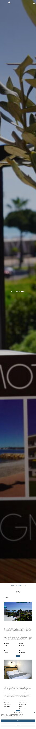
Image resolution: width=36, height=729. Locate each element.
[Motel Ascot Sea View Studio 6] (18, 620)
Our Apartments (18, 591)
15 (23, 676)
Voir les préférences (18, 725)
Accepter (18, 720)
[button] (34, 712)
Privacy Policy (16, 727)
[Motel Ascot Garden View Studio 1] (18, 678)
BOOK (17, 655)
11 (20, 676)
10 (19, 676)
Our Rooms (18, 592)
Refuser (18, 723)
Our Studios (18, 589)
